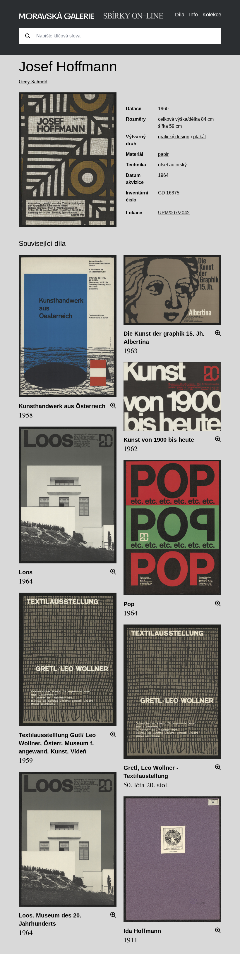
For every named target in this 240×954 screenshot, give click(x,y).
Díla (179, 15)
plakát (199, 136)
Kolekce (212, 15)
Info (193, 15)
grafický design (173, 136)
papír (163, 154)
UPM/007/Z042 (174, 212)
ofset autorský (172, 164)
